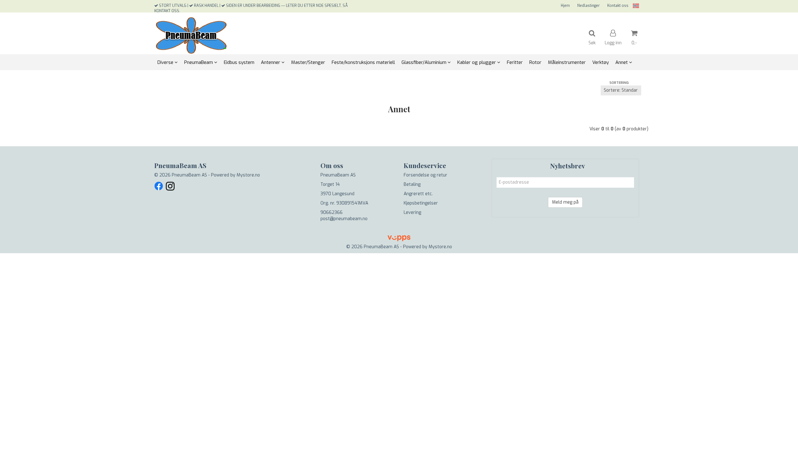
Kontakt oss (617, 5)
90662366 (331, 212)
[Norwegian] (634, 6)
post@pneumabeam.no (344, 219)
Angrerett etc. (418, 194)
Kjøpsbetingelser (421, 203)
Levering (412, 212)
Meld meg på (565, 202)
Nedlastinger (588, 5)
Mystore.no (248, 175)
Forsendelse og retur (425, 175)
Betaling (412, 184)
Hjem (565, 5)
